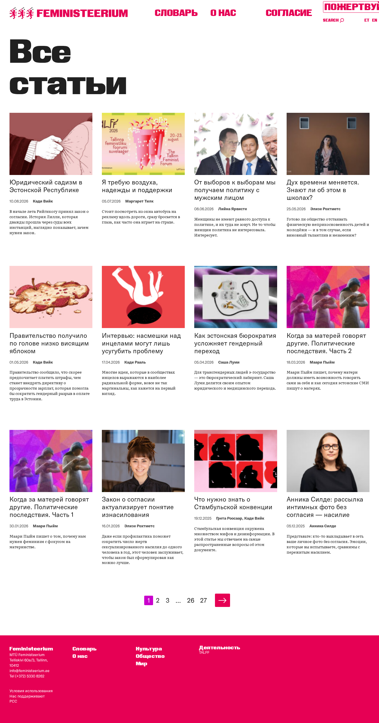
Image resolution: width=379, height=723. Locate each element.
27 (203, 600)
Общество (150, 656)
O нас (223, 13)
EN (375, 20)
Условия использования (31, 690)
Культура (149, 648)
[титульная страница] (68, 13)
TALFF (204, 652)
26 (190, 600)
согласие (289, 13)
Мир (141, 663)
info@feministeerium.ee (29, 670)
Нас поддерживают (27, 696)
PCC (13, 701)
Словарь (176, 13)
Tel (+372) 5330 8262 (26, 676)
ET (367, 20)
